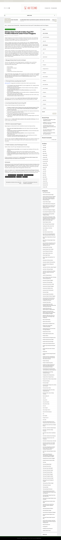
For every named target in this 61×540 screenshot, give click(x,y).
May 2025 (44, 173)
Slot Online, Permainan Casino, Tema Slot (49, 440)
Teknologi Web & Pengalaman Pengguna (49, 512)
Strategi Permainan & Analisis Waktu (48, 460)
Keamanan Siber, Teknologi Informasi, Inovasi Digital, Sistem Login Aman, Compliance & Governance (49, 299)
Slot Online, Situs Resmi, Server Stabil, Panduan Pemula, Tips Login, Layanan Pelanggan (49, 443)
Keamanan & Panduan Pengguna (48, 280)
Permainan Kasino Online (47, 387)
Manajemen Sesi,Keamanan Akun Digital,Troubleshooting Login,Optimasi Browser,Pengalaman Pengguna (49, 312)
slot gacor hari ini (45, 68)
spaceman (44, 100)
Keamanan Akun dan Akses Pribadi (48, 284)
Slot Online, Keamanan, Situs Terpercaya (49, 435)
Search (43, 111)
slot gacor (44, 64)
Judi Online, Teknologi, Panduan (48, 269)
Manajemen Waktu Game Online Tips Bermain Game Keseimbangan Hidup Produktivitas (49, 316)
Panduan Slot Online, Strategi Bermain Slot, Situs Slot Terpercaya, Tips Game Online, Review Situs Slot (49, 357)
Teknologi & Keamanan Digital (47, 472)
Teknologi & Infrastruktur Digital (48, 470)
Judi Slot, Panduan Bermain (47, 275)
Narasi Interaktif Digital (46, 319)
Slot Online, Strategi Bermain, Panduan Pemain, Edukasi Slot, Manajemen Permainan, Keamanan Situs (49, 448)
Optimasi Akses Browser (47, 321)
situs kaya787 (7, 83)
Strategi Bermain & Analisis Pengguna (49, 458)
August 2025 (45, 167)
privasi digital (19, 176)
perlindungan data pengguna (10, 176)
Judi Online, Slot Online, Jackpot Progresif (49, 267)
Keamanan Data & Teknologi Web (10, 29)
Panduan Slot (45, 351)
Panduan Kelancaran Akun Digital (48, 341)
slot (43, 60)
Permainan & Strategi (46, 380)
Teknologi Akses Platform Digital (48, 483)
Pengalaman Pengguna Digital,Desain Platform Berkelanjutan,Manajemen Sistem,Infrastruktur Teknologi (49, 365)
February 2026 (45, 155)
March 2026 (45, 153)
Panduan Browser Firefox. (47, 331)
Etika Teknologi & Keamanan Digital (48, 224)
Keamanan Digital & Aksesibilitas (48, 294)
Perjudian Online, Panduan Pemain (48, 376)
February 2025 (45, 179)
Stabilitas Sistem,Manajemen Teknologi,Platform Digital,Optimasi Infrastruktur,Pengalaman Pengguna (48, 455)
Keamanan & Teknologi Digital (47, 282)
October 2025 (45, 163)
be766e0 (7, 35)
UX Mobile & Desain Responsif (47, 528)
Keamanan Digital (45, 292)
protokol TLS (25, 176)
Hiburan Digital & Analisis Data (48, 253)
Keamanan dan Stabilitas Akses (48, 288)
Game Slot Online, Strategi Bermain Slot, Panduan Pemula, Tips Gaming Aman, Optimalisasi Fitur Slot (49, 244)
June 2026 (44, 147)
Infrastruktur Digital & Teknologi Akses (49, 262)
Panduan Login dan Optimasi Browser (49, 343)
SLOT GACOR (45, 415)
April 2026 (44, 151)
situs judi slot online (46, 403)
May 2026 (44, 149)
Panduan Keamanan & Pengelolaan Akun (49, 337)
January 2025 (45, 181)
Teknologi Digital (45, 487)
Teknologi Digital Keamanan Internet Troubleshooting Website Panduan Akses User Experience (49, 492)
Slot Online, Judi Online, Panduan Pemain (49, 427)
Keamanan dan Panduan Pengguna (48, 286)
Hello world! (54, 139)
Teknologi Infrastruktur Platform (48, 508)
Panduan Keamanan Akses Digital (48, 339)
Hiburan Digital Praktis (46, 255)
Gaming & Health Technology (47, 247)
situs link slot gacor (46, 37)
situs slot (44, 41)
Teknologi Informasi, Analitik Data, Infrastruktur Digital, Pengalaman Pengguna (48, 505)
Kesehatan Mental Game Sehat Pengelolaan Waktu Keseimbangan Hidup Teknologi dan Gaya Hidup (49, 305)
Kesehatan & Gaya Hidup (47, 302)
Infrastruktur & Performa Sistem (48, 260)
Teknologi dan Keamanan (47, 485)
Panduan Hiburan (45, 335)
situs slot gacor (45, 76)
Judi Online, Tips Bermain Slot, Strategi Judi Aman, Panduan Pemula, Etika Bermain (49, 272)
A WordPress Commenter (47, 139)
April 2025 (44, 175)
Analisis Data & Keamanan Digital (48, 194)
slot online (44, 419)
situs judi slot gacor (46, 401)
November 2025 (45, 161)
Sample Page (29, 15)
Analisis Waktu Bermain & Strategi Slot (49, 203)
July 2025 (44, 169)
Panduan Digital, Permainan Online (48, 333)
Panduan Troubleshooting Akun (48, 362)
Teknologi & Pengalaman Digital (48, 476)
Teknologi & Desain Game (47, 466)
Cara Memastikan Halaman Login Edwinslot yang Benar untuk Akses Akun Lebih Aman (25, 19)
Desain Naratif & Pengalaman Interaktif (49, 211)
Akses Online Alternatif (46, 192)
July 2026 (44, 145)
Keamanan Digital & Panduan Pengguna (49, 296)
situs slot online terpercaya (47, 411)
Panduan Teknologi (46, 360)
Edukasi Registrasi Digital (47, 222)
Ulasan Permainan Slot (46, 524)
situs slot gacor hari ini (46, 409)
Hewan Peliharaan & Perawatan (48, 251)
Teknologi (44, 462)
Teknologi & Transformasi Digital (48, 478)
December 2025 (45, 159)
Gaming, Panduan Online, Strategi (48, 249)
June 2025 (44, 171)
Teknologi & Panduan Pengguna (48, 474)
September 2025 (45, 165)
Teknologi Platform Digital (47, 510)
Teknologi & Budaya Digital (47, 464)
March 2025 (45, 177)
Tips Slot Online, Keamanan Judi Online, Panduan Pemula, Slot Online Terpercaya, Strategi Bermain (49, 521)
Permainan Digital (45, 382)
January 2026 (45, 157)
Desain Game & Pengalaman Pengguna (49, 209)
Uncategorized (45, 526)
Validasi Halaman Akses (47, 530)
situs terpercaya (45, 84)
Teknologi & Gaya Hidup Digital (48, 468)
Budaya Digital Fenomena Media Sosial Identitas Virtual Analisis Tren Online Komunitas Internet (49, 206)
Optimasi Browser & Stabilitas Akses (48, 323)
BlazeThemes (39, 538)
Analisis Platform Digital (47, 201)
